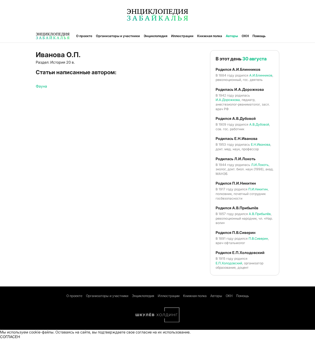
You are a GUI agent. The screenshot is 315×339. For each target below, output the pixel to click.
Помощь (259, 36)
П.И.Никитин (258, 189)
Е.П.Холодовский (229, 263)
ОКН (245, 36)
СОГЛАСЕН (10, 337)
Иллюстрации (182, 36)
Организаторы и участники (118, 36)
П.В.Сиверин (258, 238)
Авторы (232, 36)
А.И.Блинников (260, 75)
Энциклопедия (155, 36)
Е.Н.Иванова (260, 144)
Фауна (41, 86)
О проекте (84, 36)
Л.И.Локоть (260, 165)
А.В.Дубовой (259, 124)
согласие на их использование (163, 332)
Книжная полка (209, 36)
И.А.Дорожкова (228, 100)
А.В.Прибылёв (260, 214)
